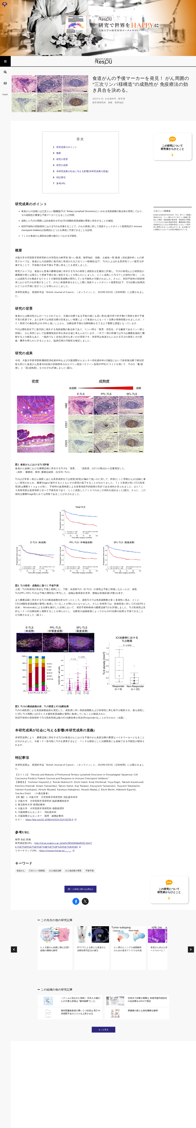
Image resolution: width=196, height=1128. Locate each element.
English (5, 94)
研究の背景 (62, 159)
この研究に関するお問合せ (82, 889)
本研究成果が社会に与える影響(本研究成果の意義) (82, 171)
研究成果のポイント (66, 147)
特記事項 (61, 177)
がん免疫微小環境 (73, 871)
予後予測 (90, 871)
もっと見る (103, 1030)
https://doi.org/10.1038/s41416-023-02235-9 (49, 819)
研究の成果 (62, 165)
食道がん (21, 871)
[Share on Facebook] (75, 904)
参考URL (61, 183)
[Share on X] (85, 904)
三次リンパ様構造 (51, 211)
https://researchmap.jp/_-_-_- (55, 850)
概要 (58, 153)
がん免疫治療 (55, 871)
